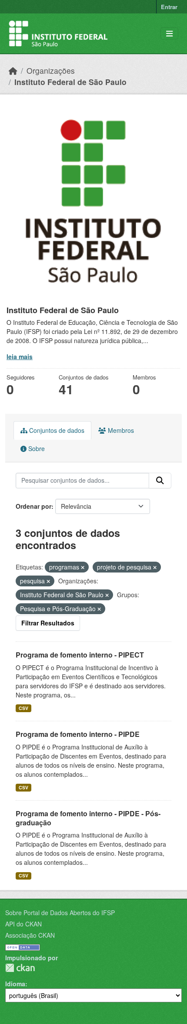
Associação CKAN (30, 935)
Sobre (36, 448)
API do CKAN (23, 923)
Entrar (169, 7)
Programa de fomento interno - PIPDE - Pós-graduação (88, 818)
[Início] (13, 70)
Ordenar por (33, 506)
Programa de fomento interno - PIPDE (78, 734)
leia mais (20, 356)
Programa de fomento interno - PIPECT (80, 655)
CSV (23, 708)
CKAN (20, 967)
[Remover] (82, 567)
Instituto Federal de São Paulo (70, 81)
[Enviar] (160, 480)
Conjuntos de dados (55, 430)
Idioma (15, 983)
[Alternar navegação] (169, 33)
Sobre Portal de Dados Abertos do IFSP (60, 912)
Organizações (51, 70)
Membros (120, 430)
